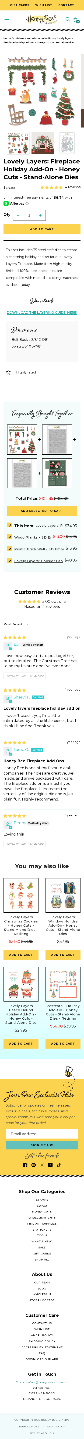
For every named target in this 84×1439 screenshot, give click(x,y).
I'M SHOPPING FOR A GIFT (62, 738)
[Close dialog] (80, 693)
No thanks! (62, 744)
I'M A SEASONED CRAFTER (62, 731)
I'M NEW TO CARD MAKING (62, 725)
